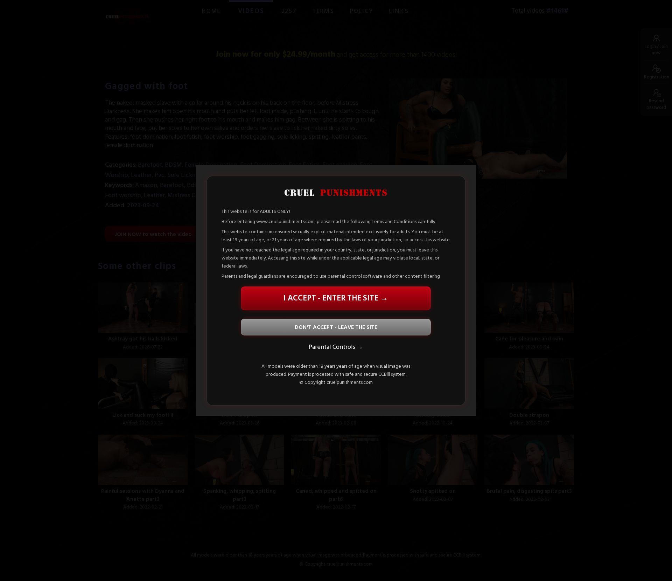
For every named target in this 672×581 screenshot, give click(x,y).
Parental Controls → (336, 346)
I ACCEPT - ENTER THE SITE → (336, 298)
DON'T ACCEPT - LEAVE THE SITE (336, 326)
